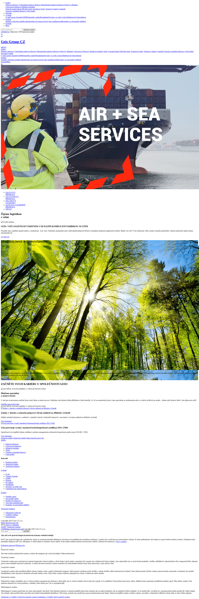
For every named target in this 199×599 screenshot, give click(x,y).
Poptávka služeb (7, 438)
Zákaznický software (13, 513)
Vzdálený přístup (12, 515)
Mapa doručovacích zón (35, 438)
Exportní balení (15, 9)
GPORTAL (5, 32)
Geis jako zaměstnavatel (53, 21)
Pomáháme (44, 17)
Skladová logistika (28, 7)
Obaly (8, 9)
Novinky (9, 13)
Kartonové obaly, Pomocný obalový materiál (49, 9)
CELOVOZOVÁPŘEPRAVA (12, 198)
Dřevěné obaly (27, 9)
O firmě (8, 15)
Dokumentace (11, 517)
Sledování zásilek (19, 438)
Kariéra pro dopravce (37, 21)
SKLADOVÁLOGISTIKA (11, 202)
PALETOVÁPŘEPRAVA (10, 194)
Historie (30, 17)
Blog (7, 26)
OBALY (9, 209)
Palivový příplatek (71, 5)
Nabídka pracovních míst (10, 404)
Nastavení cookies (13, 527)
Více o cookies (121, 542)
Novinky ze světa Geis (56, 17)
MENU (3, 47)
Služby (8, 3)
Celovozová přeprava (13, 7)
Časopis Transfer (16, 17)
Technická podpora (12, 466)
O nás (8, 17)
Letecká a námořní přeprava (16, 11)
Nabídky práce (11, 21)
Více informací (6, 379)
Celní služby (30, 11)
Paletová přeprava (12, 5)
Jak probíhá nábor (22, 21)
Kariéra (8, 19)
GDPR (24, 17)
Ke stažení (36, 17)
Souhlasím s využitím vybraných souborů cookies (19, 597)
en (2, 36)
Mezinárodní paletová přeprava (52, 5)
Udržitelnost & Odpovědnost (75, 17)
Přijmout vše (20, 545)
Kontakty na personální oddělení (74, 21)
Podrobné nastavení (8, 545)
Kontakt (8, 24)
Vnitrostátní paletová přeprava (30, 5)
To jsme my (5, 237)
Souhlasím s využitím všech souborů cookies (53, 597)
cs (1, 34)
